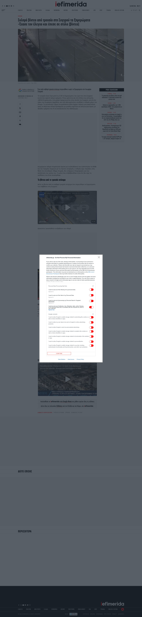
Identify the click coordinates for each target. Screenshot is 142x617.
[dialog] (71, 308)
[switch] (91, 289)
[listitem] (71, 286)
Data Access (71, 359)
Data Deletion (61, 359)
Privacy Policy (80, 359)
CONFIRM (59, 353)
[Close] (99, 257)
